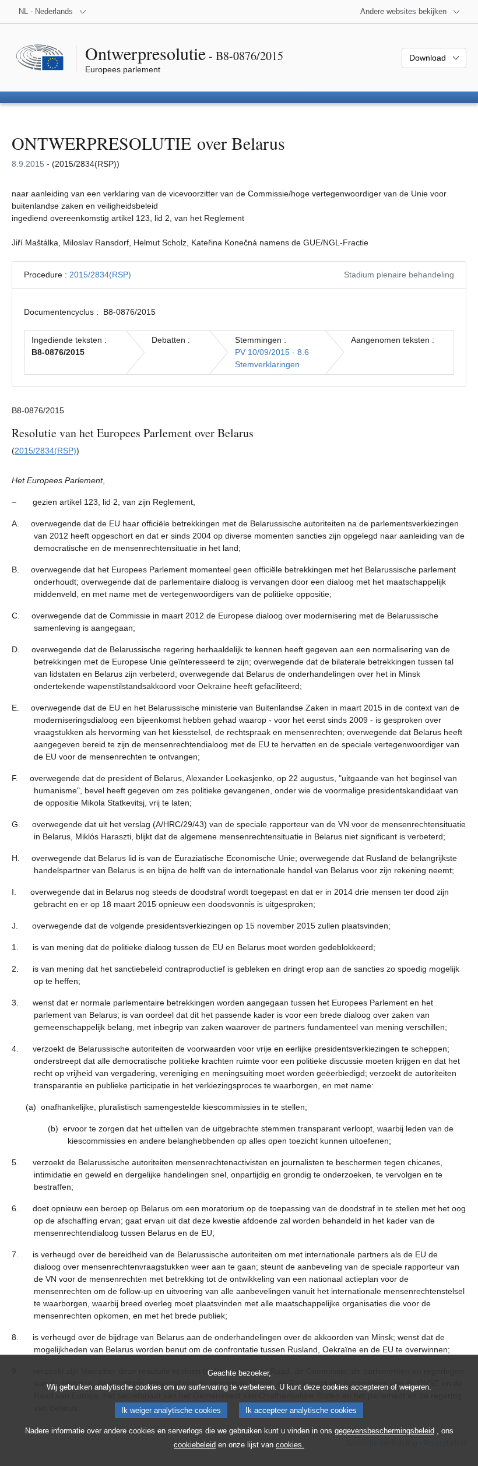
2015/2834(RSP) (100, 274)
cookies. (290, 1444)
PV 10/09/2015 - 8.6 (272, 352)
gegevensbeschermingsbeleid (384, 1430)
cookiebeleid (195, 1444)
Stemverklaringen (267, 364)
